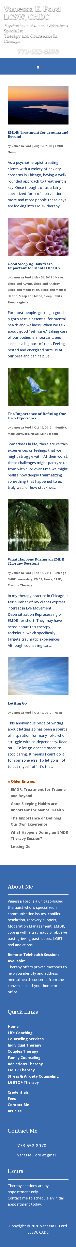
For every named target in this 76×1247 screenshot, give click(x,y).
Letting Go (17, 703)
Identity (60, 427)
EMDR (59, 146)
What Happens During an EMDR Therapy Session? (36, 562)
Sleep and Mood (30, 296)
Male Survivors (18, 434)
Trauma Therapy (20, 585)
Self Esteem (49, 434)
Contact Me (18, 1104)
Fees (12, 1098)
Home (13, 1026)
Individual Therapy (24, 1045)
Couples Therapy (23, 1051)
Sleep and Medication (23, 290)
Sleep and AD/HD (20, 284)
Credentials (18, 1092)
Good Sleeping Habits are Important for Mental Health (34, 266)
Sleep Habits (53, 296)
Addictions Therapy (25, 1063)
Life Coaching (20, 1032)
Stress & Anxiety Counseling (33, 1076)
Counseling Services (26, 1038)
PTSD (57, 579)
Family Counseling (24, 1057)
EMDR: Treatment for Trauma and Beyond (38, 135)
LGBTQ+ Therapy (23, 1082)
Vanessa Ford (21, 146)
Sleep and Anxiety (47, 284)
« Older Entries (21, 781)
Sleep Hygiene (18, 302)
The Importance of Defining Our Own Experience (37, 416)
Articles (14, 1110)
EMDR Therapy (21, 1069)
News (12, 152)
